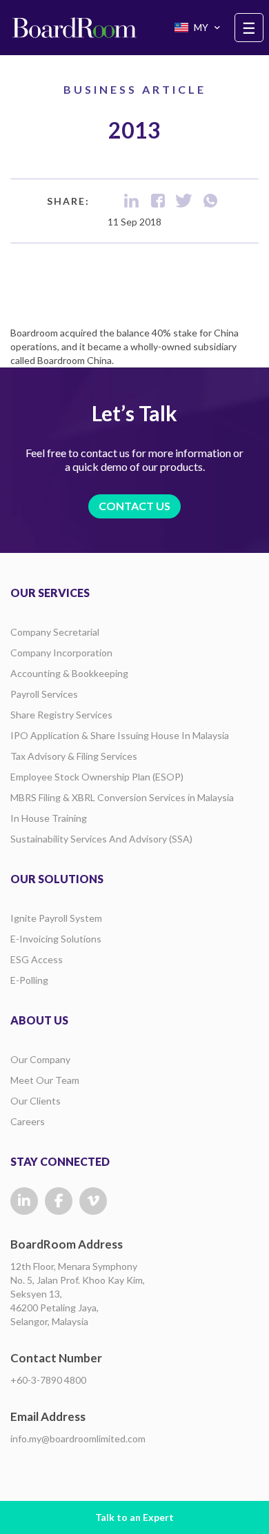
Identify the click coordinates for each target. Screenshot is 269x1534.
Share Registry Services (61, 714)
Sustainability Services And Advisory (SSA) (101, 839)
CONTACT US (134, 505)
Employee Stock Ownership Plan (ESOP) (96, 777)
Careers (27, 1121)
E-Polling (29, 980)
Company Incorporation (61, 652)
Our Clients (35, 1101)
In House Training (48, 818)
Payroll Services (44, 694)
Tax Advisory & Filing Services (73, 756)
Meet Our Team (44, 1080)
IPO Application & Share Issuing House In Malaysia (119, 735)
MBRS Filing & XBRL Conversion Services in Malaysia (122, 797)
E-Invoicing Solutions (55, 939)
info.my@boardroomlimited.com (78, 1438)
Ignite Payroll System (56, 918)
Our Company (40, 1059)
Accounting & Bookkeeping (69, 673)
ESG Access (36, 959)
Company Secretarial (54, 632)
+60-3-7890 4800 (48, 1380)
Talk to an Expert (134, 1517)
